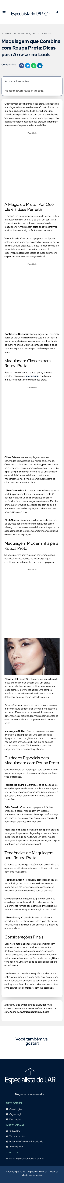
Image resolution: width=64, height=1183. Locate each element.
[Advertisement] (32, 167)
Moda (47, 33)
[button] (3, 12)
